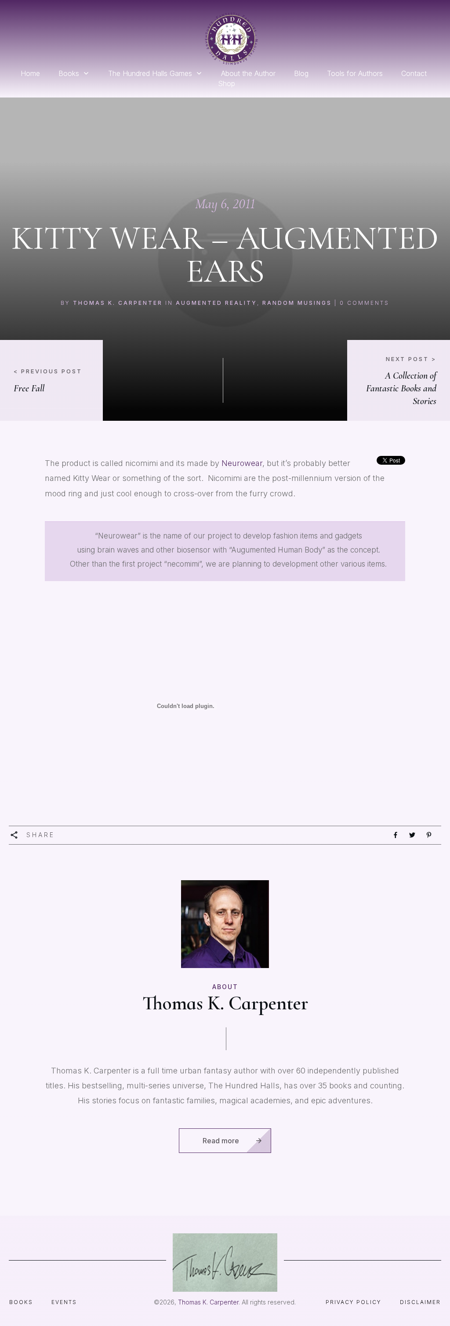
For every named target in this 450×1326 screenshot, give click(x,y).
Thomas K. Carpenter (118, 303)
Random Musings (297, 303)
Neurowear (241, 463)
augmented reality (216, 303)
